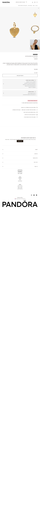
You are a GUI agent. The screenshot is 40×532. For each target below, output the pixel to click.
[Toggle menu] (37, 2)
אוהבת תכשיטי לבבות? (32, 100)
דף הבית (36, 5)
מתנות (33, 5)
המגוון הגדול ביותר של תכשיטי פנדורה (30, 117)
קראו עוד (36, 69)
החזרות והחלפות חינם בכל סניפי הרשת (30, 112)
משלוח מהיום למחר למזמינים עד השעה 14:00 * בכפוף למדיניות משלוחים (24, 109)
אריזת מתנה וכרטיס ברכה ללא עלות (30, 114)
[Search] (26, 2)
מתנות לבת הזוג (30, 5)
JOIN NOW (20, 141)
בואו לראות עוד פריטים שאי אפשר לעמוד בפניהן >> (30, 102)
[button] (35, 14)
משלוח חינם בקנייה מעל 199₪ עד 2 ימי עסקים (28, 107)
